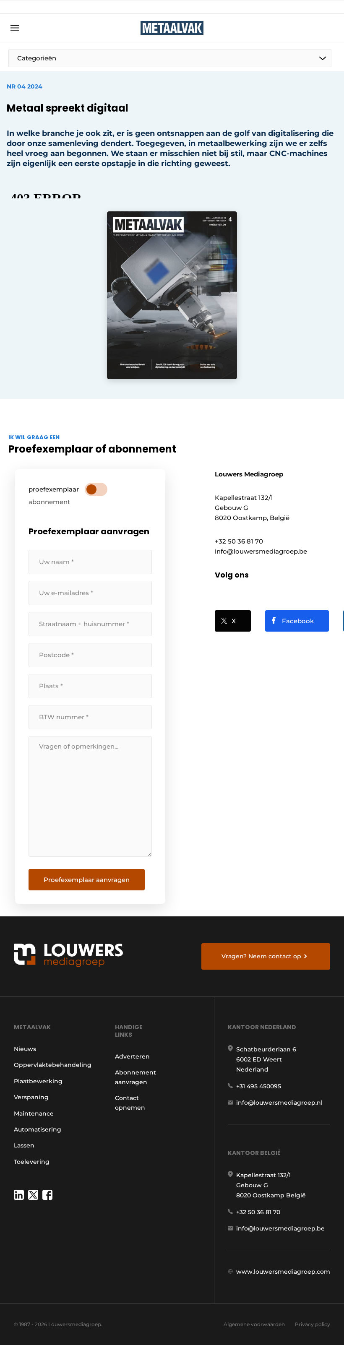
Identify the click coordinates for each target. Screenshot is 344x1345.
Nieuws (25, 1049)
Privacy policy (312, 1324)
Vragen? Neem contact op (261, 956)
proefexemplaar (54, 489)
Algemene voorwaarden (254, 1324)
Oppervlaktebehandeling (52, 1065)
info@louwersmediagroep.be (280, 1228)
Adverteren (132, 1056)
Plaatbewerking (38, 1081)
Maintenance (34, 1113)
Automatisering (37, 1129)
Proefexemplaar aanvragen (87, 880)
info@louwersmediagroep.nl (279, 1102)
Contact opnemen (130, 1102)
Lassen (24, 1145)
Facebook (298, 621)
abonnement (49, 502)
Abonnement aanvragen (135, 1077)
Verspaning (31, 1097)
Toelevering (32, 1161)
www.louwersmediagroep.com (283, 1271)
